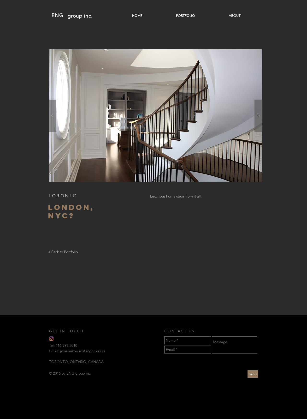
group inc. (80, 16)
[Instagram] (51, 338)
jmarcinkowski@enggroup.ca (83, 351)
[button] (155, 115)
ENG (58, 15)
